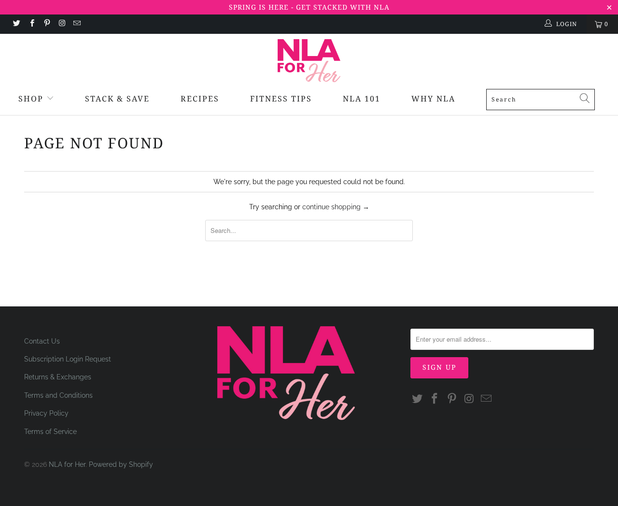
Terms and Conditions (58, 395)
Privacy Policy (46, 413)
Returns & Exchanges (57, 377)
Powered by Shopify (121, 464)
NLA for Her (67, 464)
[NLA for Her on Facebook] (31, 24)
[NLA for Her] (309, 61)
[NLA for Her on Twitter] (16, 24)
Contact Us (42, 341)
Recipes (200, 98)
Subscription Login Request (67, 359)
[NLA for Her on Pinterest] (46, 24)
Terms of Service (50, 431)
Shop (30, 98)
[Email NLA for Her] (76, 24)
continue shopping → (335, 207)
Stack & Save (117, 98)
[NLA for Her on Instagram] (61, 24)
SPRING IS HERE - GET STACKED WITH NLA (309, 7)
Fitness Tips (281, 98)
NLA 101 (361, 98)
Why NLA (433, 98)
